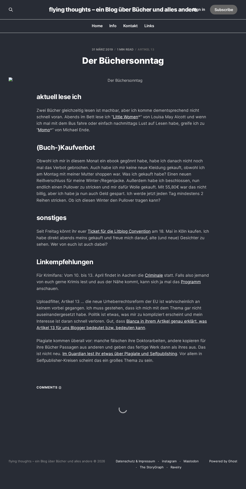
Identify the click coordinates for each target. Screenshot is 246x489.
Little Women (125, 116)
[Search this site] (10, 9)
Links (149, 25)
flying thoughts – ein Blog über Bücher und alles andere (123, 10)
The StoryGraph (152, 467)
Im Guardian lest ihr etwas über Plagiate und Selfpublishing (119, 353)
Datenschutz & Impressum (135, 461)
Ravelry (176, 467)
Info (113, 25)
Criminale (154, 275)
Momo (44, 129)
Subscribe (224, 9)
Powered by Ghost (223, 461)
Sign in (199, 9)
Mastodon (191, 461)
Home (97, 25)
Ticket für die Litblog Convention (119, 231)
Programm (191, 281)
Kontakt (130, 25)
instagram (169, 461)
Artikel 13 (146, 49)
